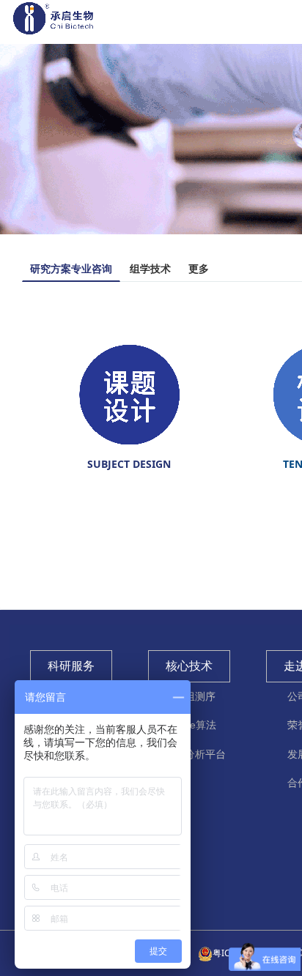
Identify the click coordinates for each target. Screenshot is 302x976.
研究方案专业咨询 (71, 268)
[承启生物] (53, 24)
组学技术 (150, 268)
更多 (198, 268)
